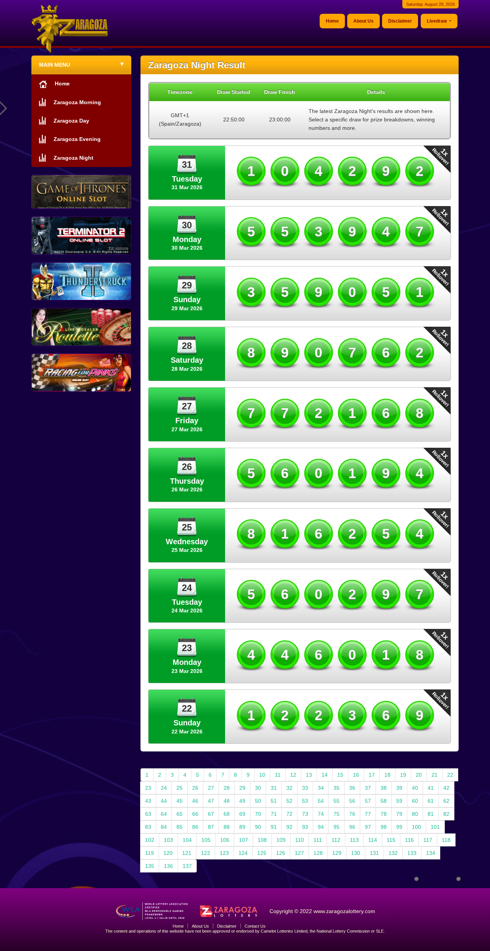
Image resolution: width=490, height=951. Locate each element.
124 (243, 853)
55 (336, 801)
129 (336, 853)
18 (387, 775)
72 (289, 814)
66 (195, 814)
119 (149, 853)
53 (305, 801)
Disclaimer (400, 21)
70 (258, 814)
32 (289, 788)
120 (168, 853)
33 (305, 788)
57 (368, 801)
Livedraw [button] (437, 21)
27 (211, 788)
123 (224, 853)
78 (384, 814)
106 (224, 840)
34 (321, 788)
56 (352, 801)
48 (227, 801)
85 (179, 827)
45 (179, 801)
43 (148, 801)
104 (187, 840)
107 (243, 840)
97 (368, 827)
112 (336, 840)
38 (384, 788)
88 (227, 827)
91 (274, 827)
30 (258, 788)
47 (211, 801)
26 (195, 788)
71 (274, 814)
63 (148, 814)
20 (419, 775)
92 (289, 827)
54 (321, 801)
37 (368, 788)
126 (280, 853)
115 (391, 840)
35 (336, 788)
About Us (363, 21)
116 (409, 840)
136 (168, 866)
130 (355, 853)
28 (227, 788)
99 (399, 827)
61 (431, 801)
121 (186, 853)
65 (179, 814)
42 (446, 788)
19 (403, 775)
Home (332, 21)
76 (352, 814)
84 (164, 827)
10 (262, 775)
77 (368, 814)
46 (195, 801)
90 (258, 827)
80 (415, 814)
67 (211, 814)
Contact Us (255, 926)
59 (399, 801)
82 (446, 814)
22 (450, 775)
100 (416, 827)
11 (278, 775)
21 (434, 775)
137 (187, 866)
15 (340, 775)
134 (430, 853)
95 (336, 827)
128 (318, 853)
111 (318, 840)
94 (321, 827)
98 (384, 827)
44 (164, 801)
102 (149, 840)
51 (274, 801)
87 (211, 827)
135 (149, 866)
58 (384, 801)
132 (393, 853)
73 (305, 814)
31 (274, 788)
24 (164, 788)
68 (227, 814)
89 (242, 827)
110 (299, 840)
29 (242, 788)
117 (427, 840)
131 (374, 853)
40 (415, 788)
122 (205, 853)
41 (431, 788)
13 (309, 775)
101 (435, 827)
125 (261, 853)
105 (206, 840)
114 (372, 840)
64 (164, 814)
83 (148, 827)
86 (195, 827)
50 (258, 801)
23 (148, 788)
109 (281, 840)
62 (446, 801)
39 (399, 788)
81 (431, 814)
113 (354, 840)
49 (242, 801)
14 (325, 775)
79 (399, 814)
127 (299, 853)
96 (352, 827)
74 (321, 814)
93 (305, 827)
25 (179, 788)
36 (352, 788)
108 (262, 840)
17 (372, 775)
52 (289, 801)
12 (293, 775)
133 (411, 853)
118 (446, 840)
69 (242, 814)
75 (336, 814)
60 (415, 801)
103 (168, 840)
